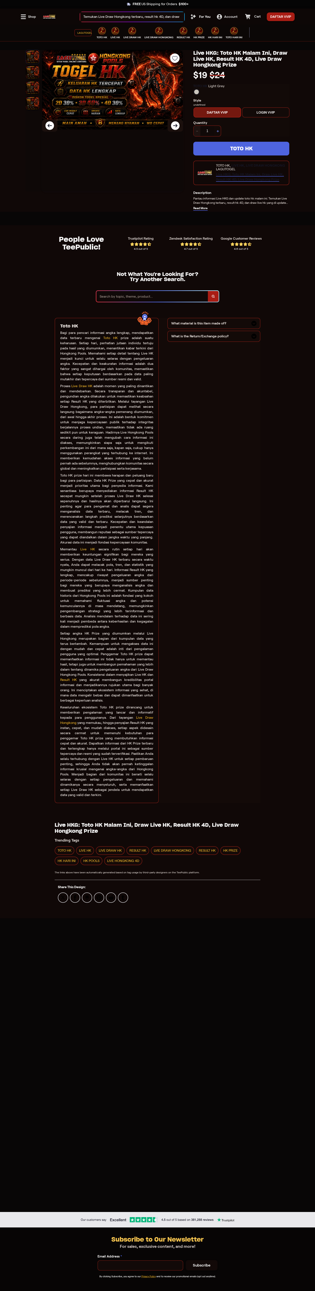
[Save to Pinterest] (99, 897)
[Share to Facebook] (75, 897)
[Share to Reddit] (111, 897)
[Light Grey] (196, 92)
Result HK (68, 680)
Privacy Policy (148, 1276)
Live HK (87, 549)
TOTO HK (241, 148)
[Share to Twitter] (63, 897)
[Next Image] (175, 126)
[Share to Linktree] (87, 897)
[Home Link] (49, 16)
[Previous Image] (49, 126)
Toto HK (110, 338)
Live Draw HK (81, 386)
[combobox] (127, 17)
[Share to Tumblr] (123, 897)
